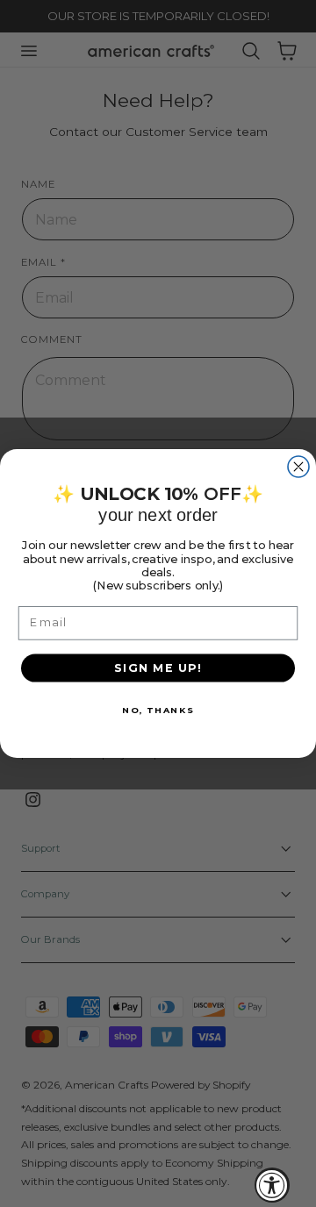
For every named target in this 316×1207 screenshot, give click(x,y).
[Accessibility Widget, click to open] (272, 1185)
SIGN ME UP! (158, 667)
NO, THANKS (158, 709)
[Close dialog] (298, 466)
